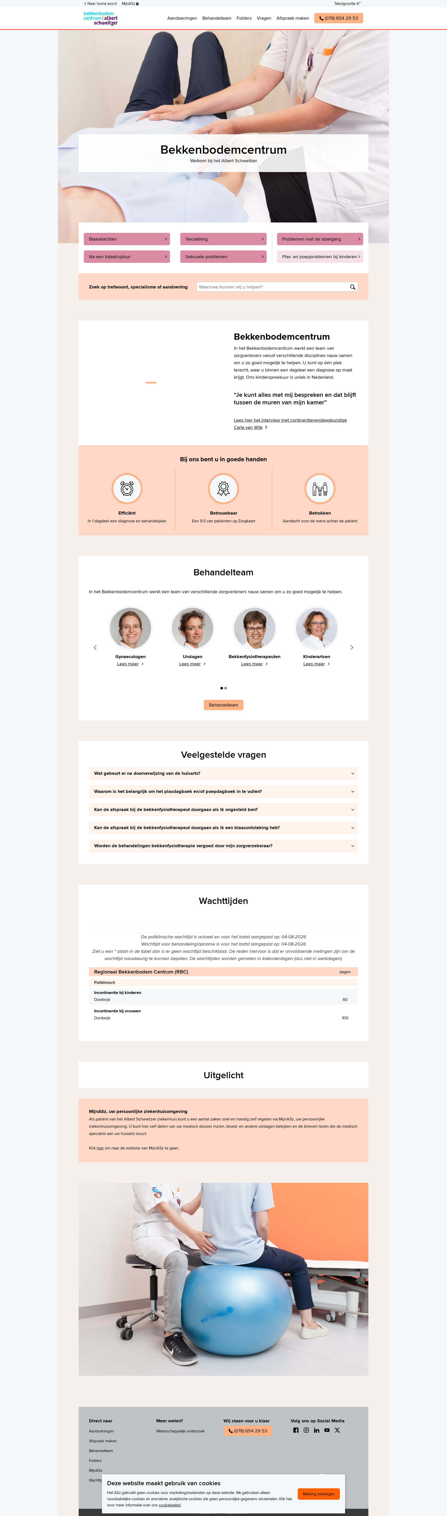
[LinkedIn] (316, 1430)
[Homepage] (101, 18)
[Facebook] (296, 1430)
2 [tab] (225, 688)
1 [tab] (221, 688)
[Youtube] (327, 1430)
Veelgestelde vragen (223, 755)
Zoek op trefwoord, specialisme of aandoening (138, 287)
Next (352, 647)
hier (100, 1148)
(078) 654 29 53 (250, 1431)
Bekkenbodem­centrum (141, 18)
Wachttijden (223, 900)
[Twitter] (337, 1430)
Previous (95, 647)
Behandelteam (223, 572)
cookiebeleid (170, 1505)
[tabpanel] (130, 639)
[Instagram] (306, 1430)
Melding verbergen (319, 1494)
